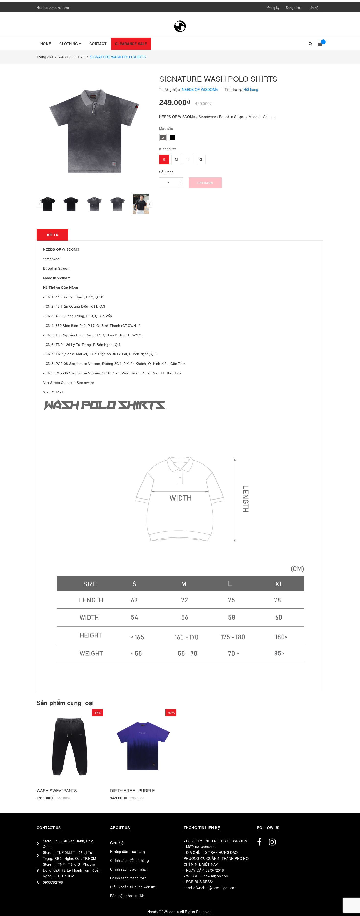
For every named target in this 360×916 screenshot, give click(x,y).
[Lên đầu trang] (351, 901)
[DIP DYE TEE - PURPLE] (143, 746)
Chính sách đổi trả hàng (129, 860)
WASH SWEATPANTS (57, 790)
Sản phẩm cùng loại (65, 703)
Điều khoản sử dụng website (133, 886)
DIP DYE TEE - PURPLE (132, 790)
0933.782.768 (59, 7)
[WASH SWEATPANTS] (70, 746)
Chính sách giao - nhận (129, 869)
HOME (45, 43)
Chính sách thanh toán (128, 878)
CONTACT (98, 43)
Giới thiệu (118, 842)
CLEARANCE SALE (131, 43)
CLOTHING (69, 43)
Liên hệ (313, 7)
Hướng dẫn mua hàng (127, 851)
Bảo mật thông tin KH (127, 895)
